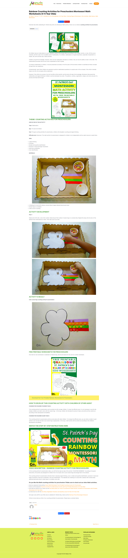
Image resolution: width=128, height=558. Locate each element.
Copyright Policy (50, 546)
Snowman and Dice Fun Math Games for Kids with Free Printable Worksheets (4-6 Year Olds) (63, 486)
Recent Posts (35, 502)
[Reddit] (32, 518)
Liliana (35, 504)
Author (30, 502)
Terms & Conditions (51, 541)
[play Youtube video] (64, 447)
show (37, 28)
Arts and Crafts (86, 543)
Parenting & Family (84, 3)
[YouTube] (42, 538)
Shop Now (96, 3)
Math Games (92, 16)
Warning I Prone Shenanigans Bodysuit (78, 494)
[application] (61, 4)
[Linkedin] (34, 518)
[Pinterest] (36, 518)
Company (90, 3)
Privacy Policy (49, 539)
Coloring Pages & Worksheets (74, 16)
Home (54, 3)
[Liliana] (32, 506)
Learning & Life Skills (76, 3)
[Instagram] (40, 518)
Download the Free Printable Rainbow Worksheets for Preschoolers (52, 398)
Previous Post (33, 524)
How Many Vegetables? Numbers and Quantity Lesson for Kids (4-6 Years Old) (60, 491)
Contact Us (49, 536)
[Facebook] (30, 518)
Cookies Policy (50, 544)
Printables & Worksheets (67, 3)
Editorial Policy (50, 543)
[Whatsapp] (38, 518)
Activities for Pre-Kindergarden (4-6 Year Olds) (55, 16)
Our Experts (49, 538)
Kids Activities (58, 3)
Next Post (96, 524)
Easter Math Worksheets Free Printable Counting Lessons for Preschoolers (63, 485)
